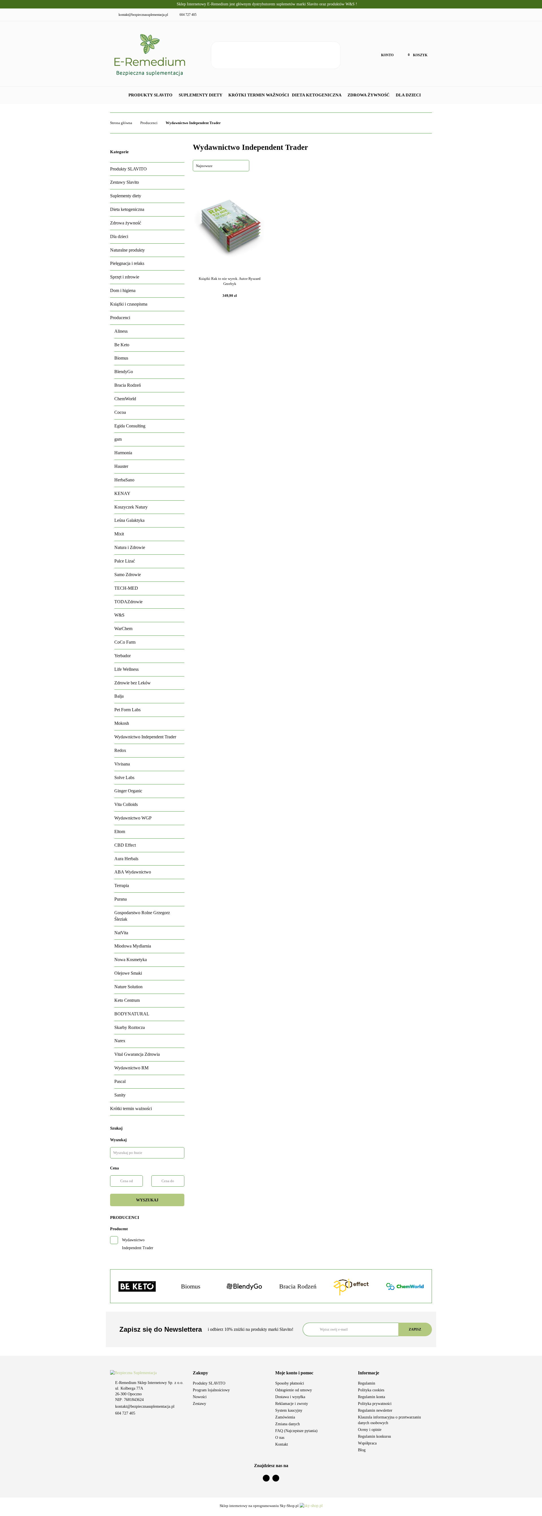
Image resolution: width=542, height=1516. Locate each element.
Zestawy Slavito (124, 182)
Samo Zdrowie (127, 574)
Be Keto (121, 344)
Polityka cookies (371, 1390)
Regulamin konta (371, 1397)
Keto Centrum (127, 1000)
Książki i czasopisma (128, 304)
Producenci (120, 317)
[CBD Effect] (351, 1286)
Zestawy (199, 1404)
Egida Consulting (129, 425)
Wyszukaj (147, 1200)
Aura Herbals (126, 858)
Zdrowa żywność (369, 95)
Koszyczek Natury (131, 507)
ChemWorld (125, 398)
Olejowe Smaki (128, 973)
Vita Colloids (126, 804)
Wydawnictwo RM (131, 1067)
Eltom (119, 831)
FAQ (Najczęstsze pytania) (296, 1431)
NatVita (121, 932)
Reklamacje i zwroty (291, 1404)
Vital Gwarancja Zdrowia (137, 1054)
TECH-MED (126, 588)
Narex (119, 1040)
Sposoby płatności (289, 1383)
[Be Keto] (137, 1286)
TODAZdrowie (128, 601)
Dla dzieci (409, 95)
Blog (362, 1450)
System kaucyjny (288, 1410)
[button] (230, 1373)
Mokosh (121, 723)
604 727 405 (125, 1413)
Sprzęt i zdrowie (124, 276)
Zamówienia (285, 1417)
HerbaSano (124, 479)
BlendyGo (123, 371)
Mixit (119, 533)
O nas (279, 1437)
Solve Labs (124, 777)
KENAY (122, 493)
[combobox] (221, 165)
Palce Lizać (124, 561)
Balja (119, 696)
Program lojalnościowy (211, 1390)
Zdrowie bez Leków (132, 682)
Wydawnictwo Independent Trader (145, 736)
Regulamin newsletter (375, 1410)
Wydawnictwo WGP (133, 818)
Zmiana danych (287, 1424)
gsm (118, 439)
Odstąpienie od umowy (293, 1390)
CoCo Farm (125, 642)
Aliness (121, 331)
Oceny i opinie (369, 1430)
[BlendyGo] (244, 1286)
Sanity (120, 1095)
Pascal (120, 1081)
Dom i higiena (123, 290)
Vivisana (122, 764)
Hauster (121, 466)
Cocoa (120, 412)
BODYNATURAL (131, 1013)
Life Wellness (126, 669)
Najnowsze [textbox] (204, 166)
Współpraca (367, 1443)
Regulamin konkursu (374, 1436)
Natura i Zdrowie (129, 547)
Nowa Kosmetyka (130, 959)
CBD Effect (125, 845)
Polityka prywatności (375, 1404)
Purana (120, 899)
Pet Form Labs (127, 709)
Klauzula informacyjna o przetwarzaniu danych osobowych (389, 1420)
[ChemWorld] (405, 1286)
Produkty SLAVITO (151, 95)
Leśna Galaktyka (129, 520)
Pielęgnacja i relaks (127, 263)
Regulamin (366, 1383)
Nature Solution (128, 986)
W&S (119, 615)
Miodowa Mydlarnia (132, 946)
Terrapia (121, 885)
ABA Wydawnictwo (132, 872)
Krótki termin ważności (258, 95)
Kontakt (281, 1444)
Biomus (121, 358)
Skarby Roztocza (129, 1027)
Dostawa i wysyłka (290, 1397)
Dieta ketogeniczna (317, 95)
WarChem (123, 628)
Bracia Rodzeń (127, 385)
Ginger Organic (128, 790)
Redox (120, 750)
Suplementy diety (201, 95)
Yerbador (122, 655)
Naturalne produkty (127, 250)
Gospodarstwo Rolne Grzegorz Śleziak (142, 916)
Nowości (200, 1397)
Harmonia (123, 452)
